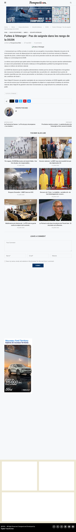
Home (6, 27)
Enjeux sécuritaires (24, 27)
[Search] (71, 3)
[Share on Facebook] (16, 101)
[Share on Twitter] (20, 101)
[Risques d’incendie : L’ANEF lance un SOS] (20, 179)
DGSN (47, 27)
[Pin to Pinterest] (25, 101)
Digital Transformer (7, 529)
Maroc (13, 27)
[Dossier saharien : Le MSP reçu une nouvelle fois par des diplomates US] (55, 148)
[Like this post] (12, 101)
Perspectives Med (15, 43)
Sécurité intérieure (37, 27)
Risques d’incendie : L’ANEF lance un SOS (20, 192)
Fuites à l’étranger (11, 93)
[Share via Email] (29, 101)
